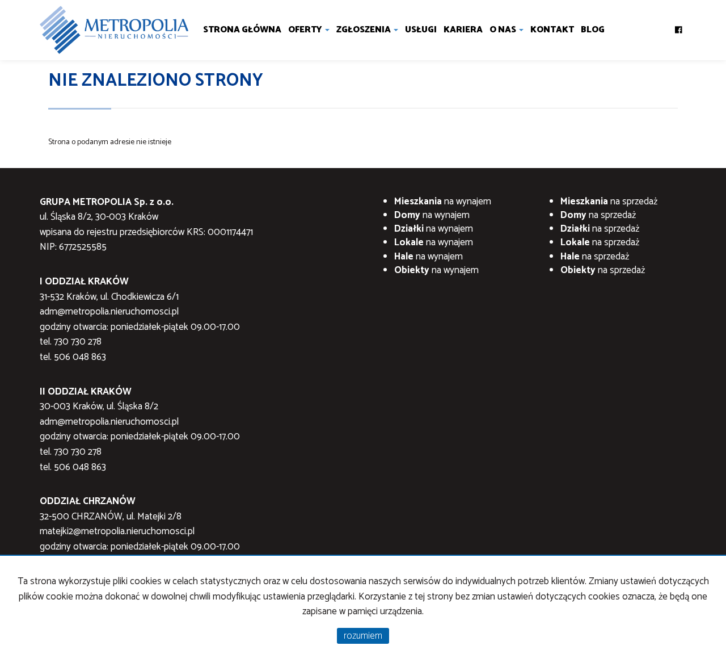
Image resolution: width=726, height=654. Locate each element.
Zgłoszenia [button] (364, 30)
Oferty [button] (306, 30)
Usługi (421, 30)
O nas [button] (503, 30)
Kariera (463, 30)
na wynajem (442, 201)
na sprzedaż (608, 201)
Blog (593, 30)
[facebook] (679, 26)
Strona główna (242, 30)
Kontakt (552, 30)
